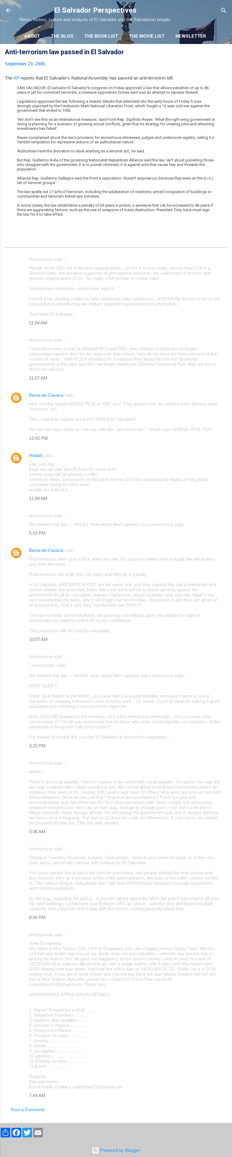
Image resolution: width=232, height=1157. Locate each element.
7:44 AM (37, 1095)
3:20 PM (37, 745)
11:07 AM (38, 377)
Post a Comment (27, 1109)
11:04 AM (38, 322)
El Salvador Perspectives (95, 10)
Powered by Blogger (119, 1150)
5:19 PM (37, 533)
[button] (223, 53)
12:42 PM (38, 438)
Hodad (35, 455)
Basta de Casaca (46, 395)
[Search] (223, 11)
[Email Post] (20, 237)
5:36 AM (37, 831)
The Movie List (147, 36)
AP (16, 77)
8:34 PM (37, 917)
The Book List (101, 36)
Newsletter (191, 36)
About (32, 36)
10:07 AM (38, 639)
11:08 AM (38, 498)
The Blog (62, 36)
